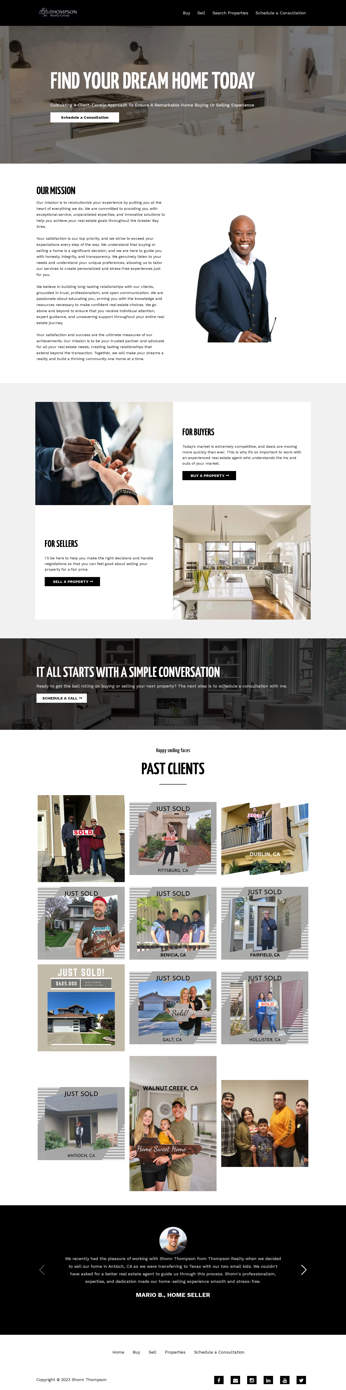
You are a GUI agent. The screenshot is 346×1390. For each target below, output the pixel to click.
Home (118, 1352)
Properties (175, 1352)
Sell (201, 12)
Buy (186, 12)
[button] (304, 1270)
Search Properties (230, 12)
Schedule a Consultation (280, 12)
